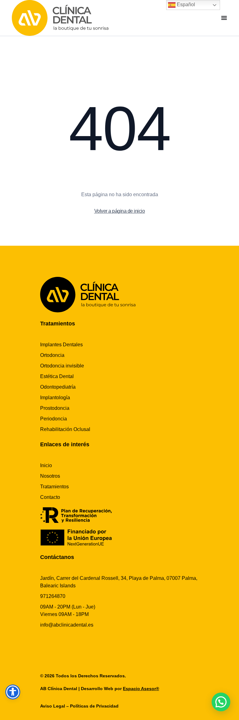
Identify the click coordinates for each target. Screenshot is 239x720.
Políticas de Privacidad (94, 705)
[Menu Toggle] (224, 18)
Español (185, 4)
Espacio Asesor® (141, 688)
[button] (221, 702)
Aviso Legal (52, 705)
